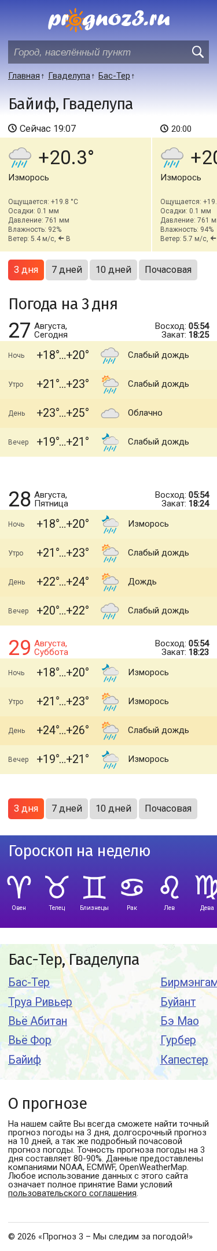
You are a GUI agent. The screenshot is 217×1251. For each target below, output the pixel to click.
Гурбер (178, 1040)
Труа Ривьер (40, 1002)
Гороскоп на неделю (79, 851)
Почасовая (168, 269)
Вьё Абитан (37, 1021)
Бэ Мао (179, 1021)
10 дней (113, 269)
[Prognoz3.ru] (108, 20)
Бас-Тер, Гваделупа (73, 960)
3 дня (26, 269)
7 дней (67, 269)
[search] (197, 52)
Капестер (184, 1060)
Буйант (178, 1002)
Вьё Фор (30, 1040)
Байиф (24, 1060)
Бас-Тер (29, 982)
